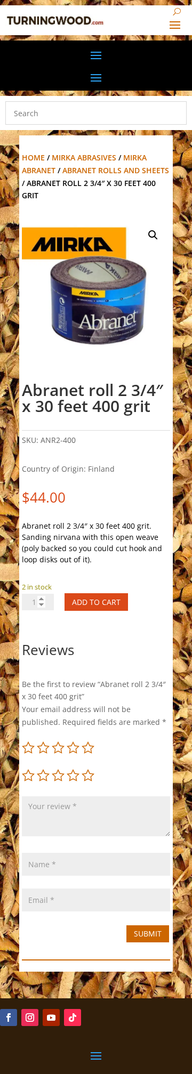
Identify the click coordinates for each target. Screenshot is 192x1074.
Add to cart (96, 602)
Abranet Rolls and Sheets (115, 170)
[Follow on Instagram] (29, 1017)
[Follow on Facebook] (8, 1017)
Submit (148, 933)
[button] (153, 235)
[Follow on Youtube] (51, 1017)
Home (33, 157)
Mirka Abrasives (84, 157)
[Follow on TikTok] (72, 1017)
